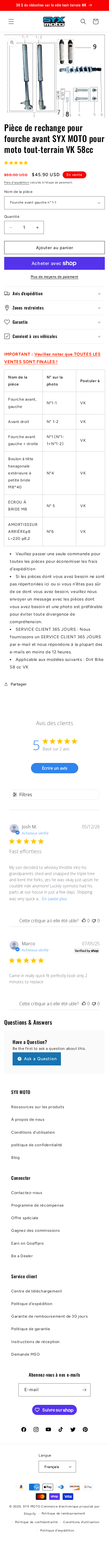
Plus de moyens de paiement (55, 277)
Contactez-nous (26, 1192)
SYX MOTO (32, 1506)
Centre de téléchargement (36, 1291)
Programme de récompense (37, 1205)
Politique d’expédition (57, 1530)
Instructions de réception (35, 1341)
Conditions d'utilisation (33, 1132)
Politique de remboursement (63, 1513)
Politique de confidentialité (36, 1522)
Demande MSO (25, 1354)
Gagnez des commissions (35, 1230)
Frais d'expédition (16, 182)
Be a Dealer (22, 1256)
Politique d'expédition (31, 1303)
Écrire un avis (54, 768)
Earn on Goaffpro (27, 1243)
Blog (15, 1157)
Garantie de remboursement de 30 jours (49, 1316)
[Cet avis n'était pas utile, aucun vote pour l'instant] (94, 921)
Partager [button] (19, 684)
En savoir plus (54, 898)
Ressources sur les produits (37, 1107)
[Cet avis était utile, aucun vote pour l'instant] (84, 921)
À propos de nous (28, 1119)
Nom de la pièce (18, 192)
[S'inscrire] (84, 1389)
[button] (11, 21)
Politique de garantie (30, 1329)
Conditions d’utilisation (81, 1522)
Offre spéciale (24, 1218)
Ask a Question (40, 1058)
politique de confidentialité (36, 1145)
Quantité (11, 216)
